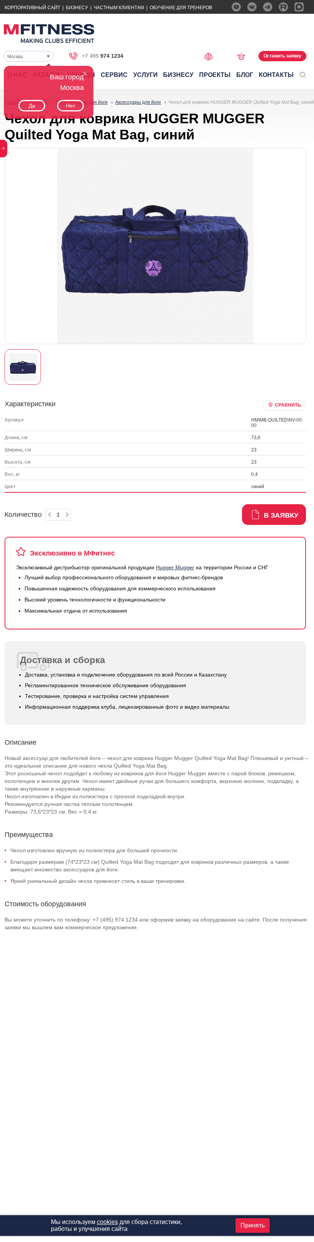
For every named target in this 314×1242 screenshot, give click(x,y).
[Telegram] (267, 6)
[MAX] (299, 6)
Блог (244, 75)
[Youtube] (236, 6)
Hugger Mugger (175, 567)
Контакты (276, 75)
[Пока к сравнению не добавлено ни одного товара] (211, 55)
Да (32, 106)
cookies (107, 1222)
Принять (252, 1225)
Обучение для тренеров (181, 7)
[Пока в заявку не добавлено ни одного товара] (243, 56)
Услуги (145, 75)
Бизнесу (77, 7)
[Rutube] (283, 6)
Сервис (114, 75)
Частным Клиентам (119, 7)
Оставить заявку (282, 56)
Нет (70, 106)
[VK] (252, 6)
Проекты (215, 75)
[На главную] (49, 33)
